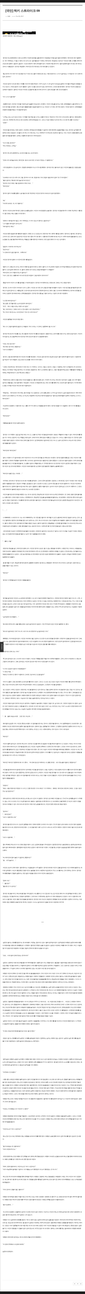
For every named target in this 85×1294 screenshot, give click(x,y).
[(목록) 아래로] (77, 1283)
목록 (1, 647)
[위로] (74, 1283)
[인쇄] (80, 1283)
